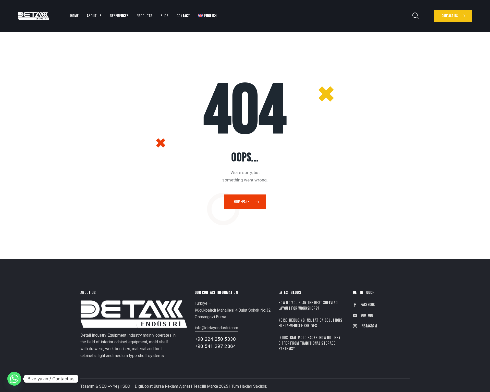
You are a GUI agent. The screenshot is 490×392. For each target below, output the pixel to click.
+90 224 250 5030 (215, 339)
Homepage (241, 201)
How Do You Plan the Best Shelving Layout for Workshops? (308, 305)
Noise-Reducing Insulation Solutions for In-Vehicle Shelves (310, 323)
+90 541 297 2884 (215, 346)
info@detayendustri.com (216, 327)
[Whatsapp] (14, 379)
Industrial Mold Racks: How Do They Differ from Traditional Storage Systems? (309, 343)
